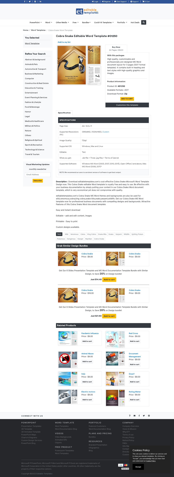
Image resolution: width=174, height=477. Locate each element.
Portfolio (121, 22)
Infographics (94, 448)
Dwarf (131, 374)
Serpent (119, 234)
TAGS (59, 234)
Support (135, 1)
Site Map (126, 446)
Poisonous (61, 239)
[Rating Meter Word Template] (115, 397)
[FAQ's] (131, 416)
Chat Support (121, 1)
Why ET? (126, 432)
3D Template (26, 429)
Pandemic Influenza (90, 333)
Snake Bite (102, 234)
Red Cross (133, 333)
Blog (91, 450)
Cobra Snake (99, 239)
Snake (111, 234)
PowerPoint (35, 22)
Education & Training (34, 88)
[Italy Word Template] (68, 378)
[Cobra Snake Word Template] (115, 258)
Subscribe (38, 181)
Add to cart (109, 280)
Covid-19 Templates (103, 22)
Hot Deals (135, 22)
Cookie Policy (151, 461)
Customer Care (129, 454)
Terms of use (128, 435)
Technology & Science (34, 150)
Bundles (85, 22)
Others (28, 135)
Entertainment (31, 93)
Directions (127, 452)
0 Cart (147, 1)
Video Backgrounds (63, 437)
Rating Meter (135, 392)
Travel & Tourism (32, 154)
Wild (66, 234)
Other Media (61, 22)
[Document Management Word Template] (115, 358)
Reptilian (88, 239)
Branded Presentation (98, 445)
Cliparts (58, 442)
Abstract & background (35, 60)
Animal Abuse (87, 354)
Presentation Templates (31, 426)
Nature (28, 131)
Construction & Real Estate (37, 83)
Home (25, 30)
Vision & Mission (129, 429)
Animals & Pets (31, 64)
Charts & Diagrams (29, 437)
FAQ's (125, 443)
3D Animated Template (30, 432)
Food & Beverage (32, 107)
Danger (80, 239)
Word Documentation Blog (66, 429)
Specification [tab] (64, 113)
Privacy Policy (128, 437)
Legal (27, 116)
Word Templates (38, 30)
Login (96, 1)
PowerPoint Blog (28, 443)
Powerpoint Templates (64, 450)
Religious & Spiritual (33, 140)
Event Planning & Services (36, 97)
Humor (28, 112)
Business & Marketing (34, 74)
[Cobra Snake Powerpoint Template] (68, 258)
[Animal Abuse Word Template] (68, 359)
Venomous (74, 234)
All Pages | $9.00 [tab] (116, 48)
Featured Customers (97, 426)
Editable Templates (44, 473)
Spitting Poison (137, 234)
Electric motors (88, 392)
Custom (106, 131)
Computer (29, 79)
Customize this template (127, 105)
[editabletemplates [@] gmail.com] (136, 416)
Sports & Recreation (33, 145)
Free (75, 22)
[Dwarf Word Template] (115, 378)
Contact (126, 449)
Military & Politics (32, 126)
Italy (83, 374)
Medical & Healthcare (34, 121)
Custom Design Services (31, 440)
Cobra (82, 234)
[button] (143, 22)
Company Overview (131, 426)
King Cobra (91, 234)
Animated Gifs (61, 440)
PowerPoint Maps (28, 435)
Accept (138, 467)
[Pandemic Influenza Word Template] (68, 338)
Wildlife (126, 234)
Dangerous (71, 239)
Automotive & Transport (35, 69)
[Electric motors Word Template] (68, 396)
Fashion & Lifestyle (33, 102)
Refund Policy (128, 440)
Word (48, 22)
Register (107, 1)
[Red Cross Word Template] (115, 339)
